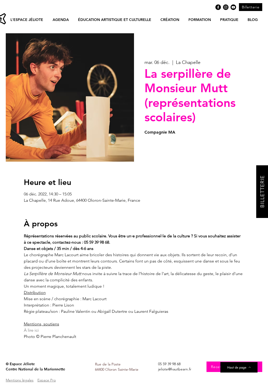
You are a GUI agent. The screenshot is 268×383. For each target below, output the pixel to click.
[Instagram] (225, 7)
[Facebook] (218, 7)
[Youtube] (233, 7)
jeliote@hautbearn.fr (174, 369)
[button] (60, 19)
